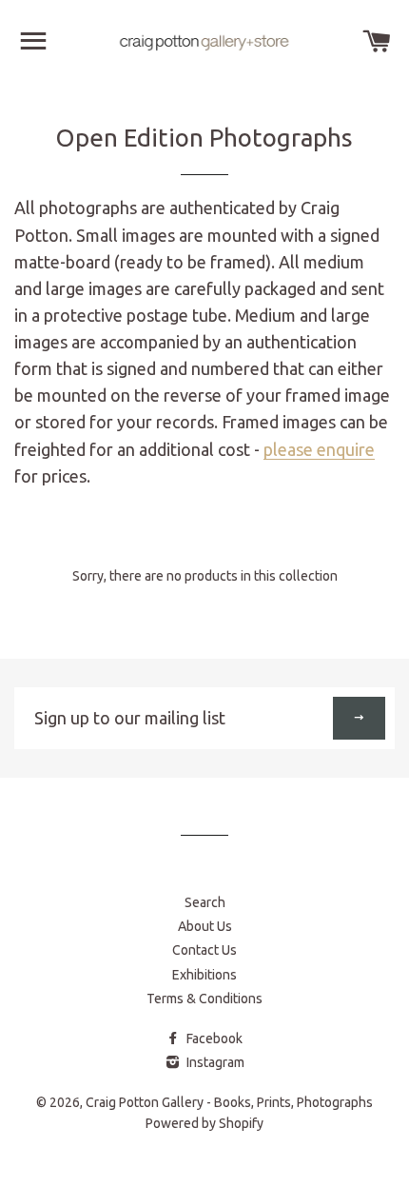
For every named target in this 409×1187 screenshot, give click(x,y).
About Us (205, 926)
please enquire (319, 449)
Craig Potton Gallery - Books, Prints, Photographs (229, 1102)
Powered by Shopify (204, 1123)
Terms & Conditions (204, 998)
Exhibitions (204, 974)
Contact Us (204, 950)
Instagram (214, 1062)
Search (205, 902)
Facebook (213, 1038)
